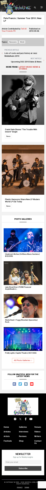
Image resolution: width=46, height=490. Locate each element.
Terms (26, 487)
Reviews (23, 436)
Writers (37, 436)
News (8, 136)
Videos (37, 432)
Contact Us (37, 442)
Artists (7, 436)
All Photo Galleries (22, 360)
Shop (21, 441)
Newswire (13, 42)
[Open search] (35, 7)
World (22, 42)
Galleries (23, 427)
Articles (7, 432)
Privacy (20, 487)
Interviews (23, 432)
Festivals (8, 441)
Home (6, 427)
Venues (37, 427)
